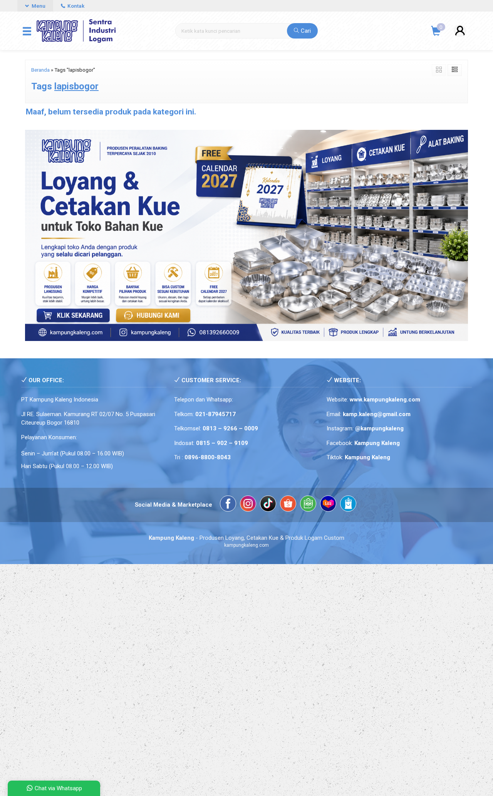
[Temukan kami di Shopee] (288, 504)
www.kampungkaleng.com (385, 399)
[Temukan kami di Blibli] (348, 504)
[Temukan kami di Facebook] (228, 504)
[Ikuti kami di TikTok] (268, 504)
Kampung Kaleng (367, 457)
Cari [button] (305, 30)
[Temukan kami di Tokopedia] (308, 504)
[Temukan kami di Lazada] (328, 504)
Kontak (75, 6)
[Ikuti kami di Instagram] (248, 504)
